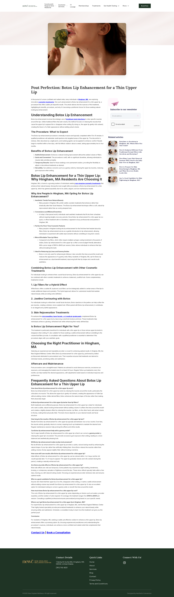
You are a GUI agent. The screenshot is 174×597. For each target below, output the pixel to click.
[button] (111, 6)
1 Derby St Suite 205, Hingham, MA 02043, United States (70, 563)
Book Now (144, 6)
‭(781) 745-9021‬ (62, 568)
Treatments (96, 6)
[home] (30, 6)
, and (61, 316)
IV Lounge (72, 6)
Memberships (84, 6)
